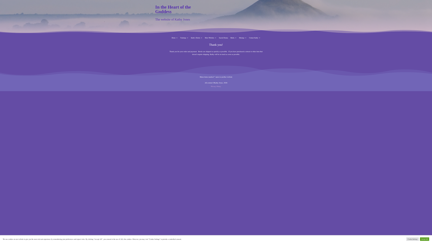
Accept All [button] (424, 239)
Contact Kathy (253, 38)
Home (174, 38)
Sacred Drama (223, 38)
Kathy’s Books (195, 38)
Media (232, 38)
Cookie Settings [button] (412, 239)
